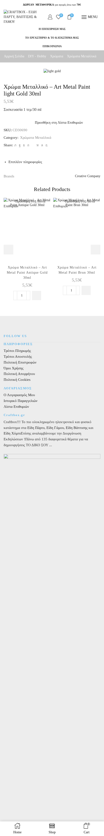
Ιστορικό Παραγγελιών (20, 401)
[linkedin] (37, 145)
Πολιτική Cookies (17, 380)
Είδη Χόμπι (12, 433)
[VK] (24, 145)
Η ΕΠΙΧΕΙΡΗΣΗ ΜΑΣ (52, 28)
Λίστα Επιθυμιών (16, 407)
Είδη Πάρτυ (36, 428)
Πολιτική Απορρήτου (19, 374)
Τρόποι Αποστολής (18, 356)
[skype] (45, 145)
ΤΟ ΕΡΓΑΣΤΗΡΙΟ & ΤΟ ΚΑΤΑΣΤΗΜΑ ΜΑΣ (52, 37)
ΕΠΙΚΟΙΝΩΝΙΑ (52, 46)
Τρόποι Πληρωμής (17, 351)
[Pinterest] (28, 145)
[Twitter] (15, 145)
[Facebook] (20, 145)
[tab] (25, 162)
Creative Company (87, 176)
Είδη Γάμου (54, 428)
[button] (36, 295)
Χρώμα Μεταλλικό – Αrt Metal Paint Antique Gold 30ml (27, 272)
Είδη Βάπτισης (77, 428)
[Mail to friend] (32, 145)
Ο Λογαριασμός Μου (19, 395)
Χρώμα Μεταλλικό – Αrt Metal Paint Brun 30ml (77, 270)
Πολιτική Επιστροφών (20, 362)
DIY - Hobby (37, 56)
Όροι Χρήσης (13, 368)
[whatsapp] (42, 145)
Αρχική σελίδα (14, 56)
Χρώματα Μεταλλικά (81, 56)
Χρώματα (56, 56)
